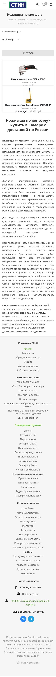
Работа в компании (28, 370)
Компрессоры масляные (28, 543)
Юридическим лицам (28, 357)
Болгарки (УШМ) (28, 443)
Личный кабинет (28, 417)
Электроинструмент (28, 425)
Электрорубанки (28, 465)
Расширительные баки (28, 495)
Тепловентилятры (28, 482)
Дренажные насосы (28, 569)
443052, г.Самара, (22, 600)
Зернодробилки (28, 534)
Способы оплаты (28, 390)
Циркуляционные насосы (28, 556)
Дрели (28, 430)
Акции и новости (28, 366)
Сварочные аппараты (28, 538)
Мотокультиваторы (28, 512)
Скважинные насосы (28, 560)
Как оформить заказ (28, 381)
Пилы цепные (28, 521)
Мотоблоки (28, 508)
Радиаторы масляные (28, 491)
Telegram (31, 619)
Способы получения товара (28, 386)
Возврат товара (28, 399)
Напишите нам (30, 593)
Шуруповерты (28, 434)
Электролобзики (28, 460)
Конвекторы (28, 486)
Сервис (28, 361)
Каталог (28, 348)
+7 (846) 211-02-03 (30, 587)
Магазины (28, 353)
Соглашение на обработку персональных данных (28, 405)
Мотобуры (28, 525)
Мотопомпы (28, 573)
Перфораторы (28, 439)
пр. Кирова (38, 600)
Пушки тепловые (28, 478)
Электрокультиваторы (28, 517)
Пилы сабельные (28, 447)
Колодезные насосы (28, 564)
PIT (19, 39)
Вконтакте (23, 619)
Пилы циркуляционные (28, 452)
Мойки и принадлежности (28, 547)
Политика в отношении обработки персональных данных (28, 412)
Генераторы (28, 530)
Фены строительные (28, 469)
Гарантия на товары (28, 394)
